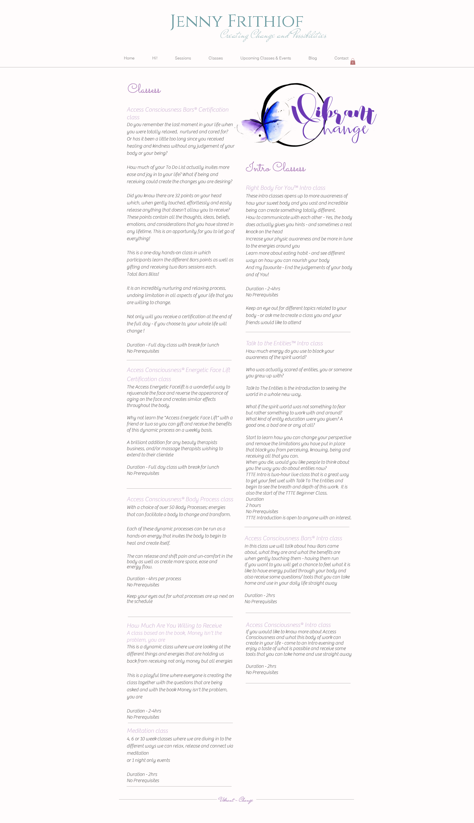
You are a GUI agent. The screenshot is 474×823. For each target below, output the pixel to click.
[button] (353, 61)
